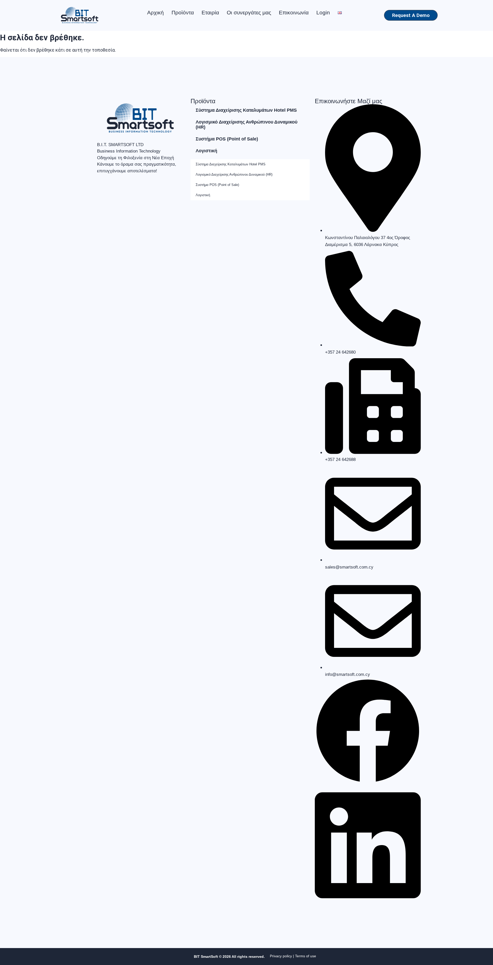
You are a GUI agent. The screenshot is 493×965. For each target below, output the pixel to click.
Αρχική (155, 12)
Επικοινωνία (294, 12)
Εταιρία (210, 12)
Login (323, 12)
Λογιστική (206, 150)
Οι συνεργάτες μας (249, 12)
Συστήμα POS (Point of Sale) (227, 138)
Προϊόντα (183, 12)
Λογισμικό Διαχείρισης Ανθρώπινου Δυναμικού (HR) (246, 124)
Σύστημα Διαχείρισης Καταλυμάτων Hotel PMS (246, 110)
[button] (368, 731)
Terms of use (305, 956)
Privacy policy (281, 956)
